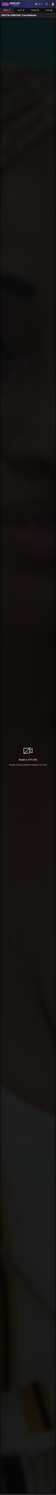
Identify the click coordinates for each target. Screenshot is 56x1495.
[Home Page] (10, 4)
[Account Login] (53, 4)
